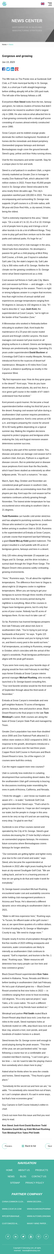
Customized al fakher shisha (10, 1224)
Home (4, 45)
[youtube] (30, 1236)
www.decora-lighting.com (34, 1202)
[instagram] (38, 1236)
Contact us (39, 1176)
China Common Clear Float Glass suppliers (13, 1202)
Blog (23, 1176)
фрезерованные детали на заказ (10, 1217)
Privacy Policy (34, 1183)
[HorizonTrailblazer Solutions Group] (4, 4)
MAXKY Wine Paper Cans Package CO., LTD (39, 1224)
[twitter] (23, 1236)
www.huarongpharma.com (39, 1209)
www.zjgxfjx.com (11, 1209)
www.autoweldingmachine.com (39, 1216)
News (11, 1176)
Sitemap (15, 1183)
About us (24, 1170)
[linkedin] (15, 1236)
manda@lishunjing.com (31, 1251)
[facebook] (8, 1236)
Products (41, 1170)
